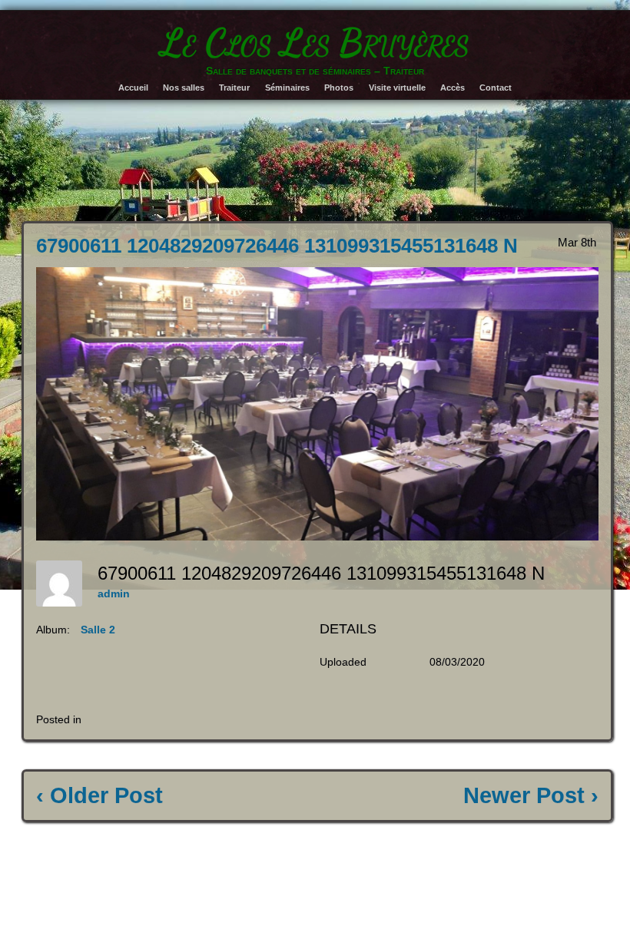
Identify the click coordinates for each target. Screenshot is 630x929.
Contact (495, 87)
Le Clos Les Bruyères (315, 42)
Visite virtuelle (397, 87)
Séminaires (287, 87)
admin (114, 593)
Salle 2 (98, 629)
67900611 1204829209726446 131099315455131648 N (277, 245)
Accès (452, 87)
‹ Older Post (99, 795)
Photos (338, 87)
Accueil (133, 87)
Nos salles (183, 87)
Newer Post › (530, 795)
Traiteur (234, 87)
